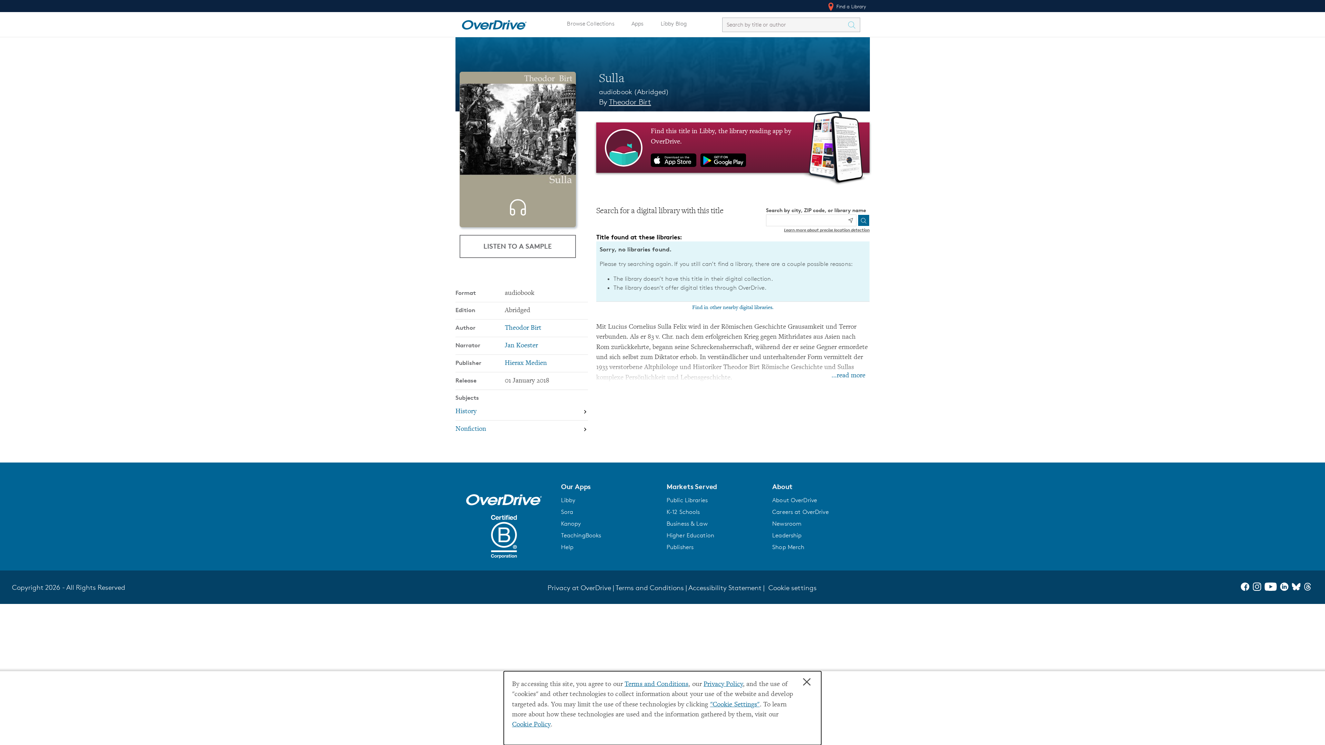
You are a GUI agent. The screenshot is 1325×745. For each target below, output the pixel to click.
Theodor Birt (630, 102)
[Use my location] (850, 220)
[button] (609, 486)
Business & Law (687, 523)
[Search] (863, 220)
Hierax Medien (526, 363)
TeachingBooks (581, 535)
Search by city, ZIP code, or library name (816, 210)
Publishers (680, 547)
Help (567, 547)
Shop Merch (788, 547)
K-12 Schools (683, 511)
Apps (637, 23)
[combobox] (785, 24)
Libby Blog (674, 23)
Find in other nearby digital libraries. (733, 307)
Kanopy (571, 523)
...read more (848, 375)
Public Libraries (687, 500)
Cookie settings (792, 588)
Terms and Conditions (656, 684)
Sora (567, 511)
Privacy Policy (723, 684)
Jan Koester (521, 345)
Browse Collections (590, 23)
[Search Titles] (853, 25)
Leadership (787, 535)
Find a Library (850, 6)
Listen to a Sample (517, 246)
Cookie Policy (531, 725)
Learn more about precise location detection (827, 229)
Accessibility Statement (725, 588)
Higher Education (690, 535)
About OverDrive (794, 500)
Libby (568, 500)
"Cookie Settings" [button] (735, 705)
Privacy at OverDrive (579, 588)
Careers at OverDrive (800, 511)
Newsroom (787, 523)
